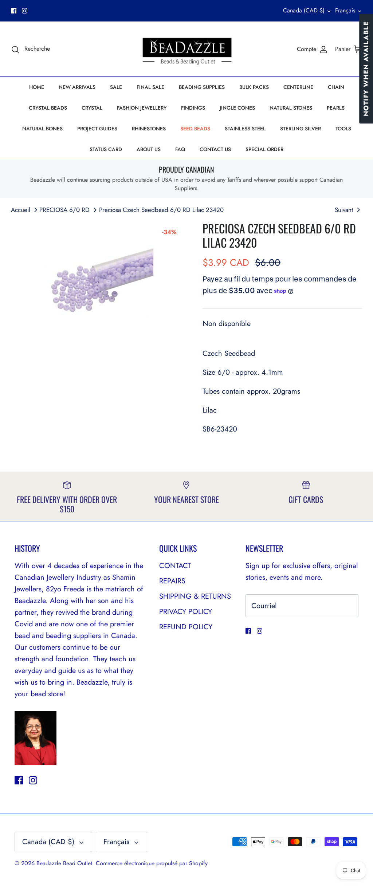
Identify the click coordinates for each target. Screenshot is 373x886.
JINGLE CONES (237, 107)
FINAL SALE (150, 87)
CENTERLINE (298, 87)
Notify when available (366, 68)
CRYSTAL (92, 107)
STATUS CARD (106, 149)
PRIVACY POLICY (185, 611)
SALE (116, 87)
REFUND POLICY (185, 627)
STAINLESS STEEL (245, 128)
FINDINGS (193, 107)
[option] (98, 276)
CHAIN (336, 87)
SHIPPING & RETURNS (195, 596)
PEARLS (336, 107)
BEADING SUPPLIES (202, 87)
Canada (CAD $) (304, 10)
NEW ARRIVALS (77, 87)
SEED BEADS (195, 128)
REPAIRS (172, 581)
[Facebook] (13, 10)
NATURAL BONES (42, 128)
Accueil (20, 209)
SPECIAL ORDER (264, 149)
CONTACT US (215, 149)
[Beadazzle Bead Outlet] (186, 49)
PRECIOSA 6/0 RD (64, 209)
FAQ (180, 149)
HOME (36, 87)
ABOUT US (149, 149)
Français (345, 10)
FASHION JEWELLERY (141, 107)
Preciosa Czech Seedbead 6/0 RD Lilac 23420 (161, 209)
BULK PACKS (254, 87)
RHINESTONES (149, 128)
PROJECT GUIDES (97, 128)
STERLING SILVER (300, 128)
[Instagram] (24, 10)
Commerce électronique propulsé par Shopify (152, 863)
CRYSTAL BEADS (48, 107)
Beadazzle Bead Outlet (64, 863)
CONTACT (175, 565)
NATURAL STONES (291, 107)
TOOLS (343, 128)
